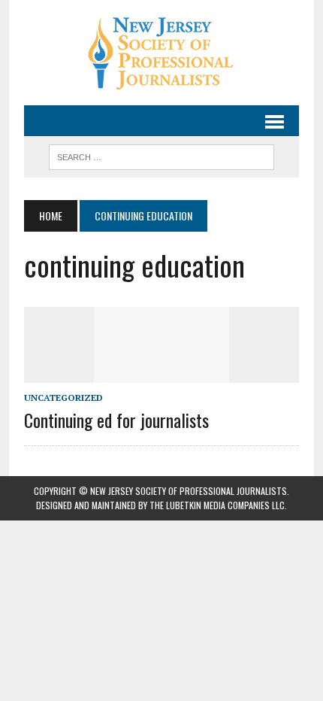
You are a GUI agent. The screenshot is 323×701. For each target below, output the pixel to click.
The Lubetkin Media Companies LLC (217, 505)
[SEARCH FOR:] (161, 155)
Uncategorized (63, 397)
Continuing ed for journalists (116, 419)
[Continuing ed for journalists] (161, 372)
